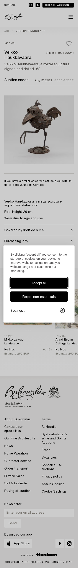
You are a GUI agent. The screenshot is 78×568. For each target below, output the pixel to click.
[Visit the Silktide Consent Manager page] (62, 310)
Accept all (39, 282)
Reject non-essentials (39, 296)
